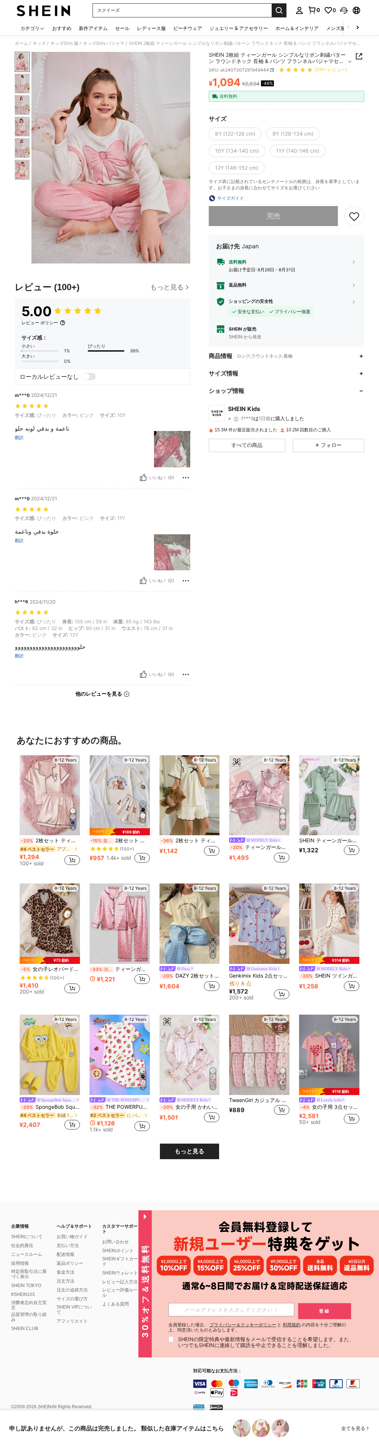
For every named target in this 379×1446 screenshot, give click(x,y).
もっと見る (189, 1151)
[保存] (354, 216)
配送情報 (65, 1254)
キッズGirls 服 (64, 43)
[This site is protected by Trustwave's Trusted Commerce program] (198, 1406)
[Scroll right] (357, 28)
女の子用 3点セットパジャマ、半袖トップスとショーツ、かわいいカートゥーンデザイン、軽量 (330, 1107)
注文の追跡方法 (72, 1290)
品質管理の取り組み (29, 1317)
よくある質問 (115, 1304)
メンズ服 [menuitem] (335, 28)
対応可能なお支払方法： (217, 1371)
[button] (343, 10)
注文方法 (65, 1281)
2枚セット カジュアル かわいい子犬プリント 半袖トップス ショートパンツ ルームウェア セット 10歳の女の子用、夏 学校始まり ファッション (120, 840)
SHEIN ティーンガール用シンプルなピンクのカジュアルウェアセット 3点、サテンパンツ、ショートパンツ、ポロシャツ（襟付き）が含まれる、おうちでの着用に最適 (329, 840)
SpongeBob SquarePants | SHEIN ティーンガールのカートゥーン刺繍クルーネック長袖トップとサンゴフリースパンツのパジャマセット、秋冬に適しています (50, 1107)
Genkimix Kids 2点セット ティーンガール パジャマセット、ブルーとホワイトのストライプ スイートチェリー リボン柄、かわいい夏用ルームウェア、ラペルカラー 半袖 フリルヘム (259, 976)
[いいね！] (143, 477)
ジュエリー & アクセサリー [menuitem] (238, 28)
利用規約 (292, 1324)
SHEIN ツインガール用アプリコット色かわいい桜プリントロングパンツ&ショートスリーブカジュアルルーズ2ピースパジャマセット (330, 976)
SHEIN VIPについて (74, 1309)
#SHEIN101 (23, 1294)
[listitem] (50, 813)
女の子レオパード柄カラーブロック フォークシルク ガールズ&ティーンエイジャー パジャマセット (50, 969)
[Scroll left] (348, 28)
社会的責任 (22, 1245)
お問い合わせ (115, 1241)
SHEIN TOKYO (26, 1285)
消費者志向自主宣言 (29, 1305)
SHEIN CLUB (24, 1328)
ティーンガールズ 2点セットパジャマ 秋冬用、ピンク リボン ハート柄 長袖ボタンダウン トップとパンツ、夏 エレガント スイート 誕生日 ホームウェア (260, 847)
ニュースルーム (26, 1254)
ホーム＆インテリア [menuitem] (297, 28)
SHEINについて (27, 1236)
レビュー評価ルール (120, 1292)
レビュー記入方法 (120, 1281)
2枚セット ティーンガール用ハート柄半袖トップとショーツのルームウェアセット (50, 840)
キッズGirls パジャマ (103, 43)
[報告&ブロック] (185, 477)
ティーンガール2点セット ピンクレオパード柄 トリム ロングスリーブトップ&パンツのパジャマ (120, 969)
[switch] (89, 376)
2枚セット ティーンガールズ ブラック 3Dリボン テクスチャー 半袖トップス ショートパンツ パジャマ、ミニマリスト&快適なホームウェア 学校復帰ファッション (190, 840)
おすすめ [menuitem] (61, 28)
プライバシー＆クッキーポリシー (242, 1324)
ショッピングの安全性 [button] (251, 301)
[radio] (235, 133)
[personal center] (299, 10)
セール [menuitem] (122, 28)
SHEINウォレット (120, 1273)
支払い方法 (68, 1245)
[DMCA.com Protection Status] (216, 1406)
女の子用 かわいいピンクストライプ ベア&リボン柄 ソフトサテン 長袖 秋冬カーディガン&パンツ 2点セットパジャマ (190, 1107)
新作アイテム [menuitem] (93, 28)
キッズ (39, 43)
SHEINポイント (118, 1250)
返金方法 (65, 1272)
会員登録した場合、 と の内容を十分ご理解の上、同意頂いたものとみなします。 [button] (257, 1327)
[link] (314, 10)
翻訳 (19, 437)
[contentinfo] (284, 1388)
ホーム (21, 43)
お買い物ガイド (72, 1236)
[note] (120, 831)
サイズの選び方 (72, 1298)
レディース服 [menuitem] (151, 28)
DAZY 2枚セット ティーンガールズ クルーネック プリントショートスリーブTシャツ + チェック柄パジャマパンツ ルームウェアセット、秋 (190, 976)
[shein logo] (43, 10)
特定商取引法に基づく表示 (29, 1274)
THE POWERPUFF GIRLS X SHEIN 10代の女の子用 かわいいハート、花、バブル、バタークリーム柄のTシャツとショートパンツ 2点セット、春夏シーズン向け (120, 1107)
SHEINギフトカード (120, 1261)
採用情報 (20, 1263)
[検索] (279, 10)
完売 (273, 216)
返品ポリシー (70, 1263)
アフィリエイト (72, 1321)
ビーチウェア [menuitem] (187, 28)
